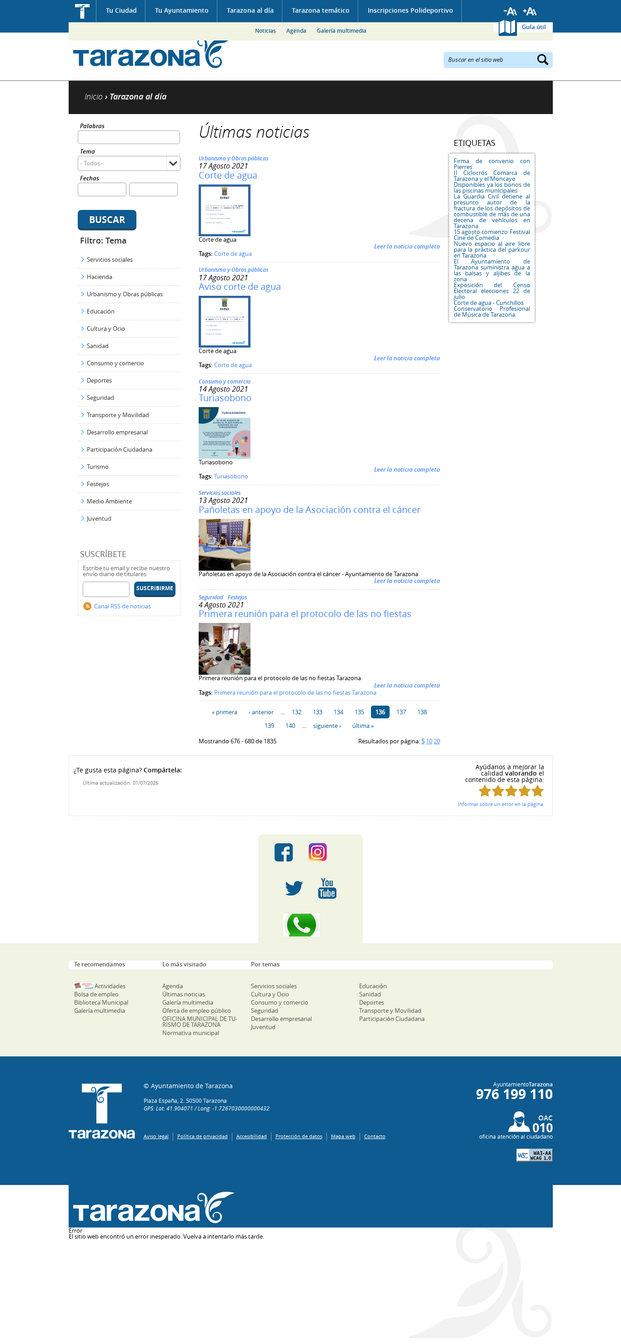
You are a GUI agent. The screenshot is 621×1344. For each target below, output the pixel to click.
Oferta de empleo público (196, 1010)
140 (290, 726)
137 (401, 712)
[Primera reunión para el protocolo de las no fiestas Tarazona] (224, 672)
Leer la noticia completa (407, 246)
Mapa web (343, 1136)
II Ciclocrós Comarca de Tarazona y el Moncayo (492, 176)
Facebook (284, 852)
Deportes (99, 380)
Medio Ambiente (109, 501)
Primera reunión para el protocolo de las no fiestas (305, 613)
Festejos (98, 484)
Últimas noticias (183, 994)
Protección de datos (298, 1136)
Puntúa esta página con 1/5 (485, 790)
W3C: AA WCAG (534, 1155)
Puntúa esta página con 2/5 (498, 790)
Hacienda (99, 277)
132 (296, 712)
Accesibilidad (251, 1136)
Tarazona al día (250, 10)
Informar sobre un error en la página (500, 804)
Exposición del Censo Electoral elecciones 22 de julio (492, 291)
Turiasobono (225, 398)
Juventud (99, 518)
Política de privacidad (202, 1136)
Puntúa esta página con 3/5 (511, 790)
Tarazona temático (321, 10)
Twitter (294, 888)
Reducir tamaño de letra (510, 11)
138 (422, 712)
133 (317, 712)
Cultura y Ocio (106, 328)
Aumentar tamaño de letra (530, 11)
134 (338, 712)
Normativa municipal (190, 1033)
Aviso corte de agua (240, 286)
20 (437, 741)
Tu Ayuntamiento (182, 10)
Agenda (296, 31)
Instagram (327, 852)
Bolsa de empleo (96, 994)
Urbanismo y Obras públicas (125, 294)
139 (269, 726)
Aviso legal (156, 1136)
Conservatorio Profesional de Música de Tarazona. (492, 311)
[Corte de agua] (224, 234)
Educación (101, 311)
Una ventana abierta (152, 1207)
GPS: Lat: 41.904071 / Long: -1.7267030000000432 (207, 1108)
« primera (224, 712)
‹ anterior (261, 712)
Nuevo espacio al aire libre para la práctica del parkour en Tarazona (492, 249)
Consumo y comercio (115, 363)
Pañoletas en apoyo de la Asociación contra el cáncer (310, 509)
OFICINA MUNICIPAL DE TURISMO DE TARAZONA (199, 1022)
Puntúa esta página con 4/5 (524, 790)
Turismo (98, 467)
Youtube (327, 888)
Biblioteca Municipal (101, 1002)
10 (429, 741)
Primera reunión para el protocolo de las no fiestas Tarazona (295, 692)
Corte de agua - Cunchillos (489, 303)
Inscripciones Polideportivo (410, 10)
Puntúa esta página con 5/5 (537, 790)
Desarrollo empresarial (117, 432)
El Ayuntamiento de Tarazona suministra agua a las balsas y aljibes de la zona (492, 270)
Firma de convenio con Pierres (492, 164)
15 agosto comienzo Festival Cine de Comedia (492, 235)
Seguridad (100, 397)
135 (359, 712)
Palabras (92, 126)
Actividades (110, 986)
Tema (87, 152)
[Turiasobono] (224, 457)
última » (363, 726)
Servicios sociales (110, 259)
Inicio (82, 11)
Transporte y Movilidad (118, 415)
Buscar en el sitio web (475, 59)
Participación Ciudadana (119, 449)
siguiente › (327, 726)
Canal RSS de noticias (122, 606)
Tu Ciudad (121, 10)
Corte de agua (228, 175)
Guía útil (534, 27)
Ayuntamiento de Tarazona (152, 52)
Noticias (265, 31)
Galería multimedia (341, 31)
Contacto (375, 1136)
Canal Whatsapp (310, 925)
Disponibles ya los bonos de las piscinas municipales (492, 187)
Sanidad (98, 346)
